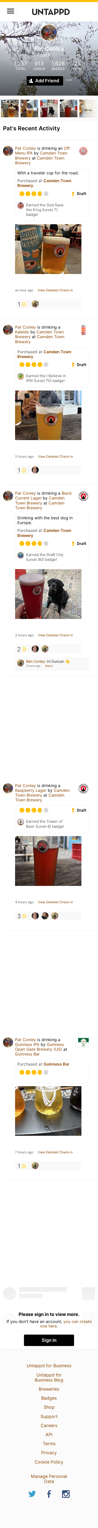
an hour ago (24, 290)
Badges (49, 1398)
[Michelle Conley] (35, 470)
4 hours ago (24, 902)
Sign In (49, 1340)
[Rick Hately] (44, 915)
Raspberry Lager (30, 790)
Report (49, 665)
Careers (49, 1425)
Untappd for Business (49, 1365)
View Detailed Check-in (55, 290)
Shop (49, 1407)
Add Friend (47, 80)
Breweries (49, 1389)
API (49, 1434)
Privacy (49, 1452)
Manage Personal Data (49, 1479)
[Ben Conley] (35, 303)
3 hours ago (24, 635)
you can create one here (66, 1323)
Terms (49, 1443)
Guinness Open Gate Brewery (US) (39, 1047)
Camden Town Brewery (39, 160)
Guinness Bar (27, 1053)
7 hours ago (24, 1152)
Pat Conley (25, 148)
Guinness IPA (27, 1044)
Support (49, 1416)
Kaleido (22, 331)
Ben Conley (35, 661)
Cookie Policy (49, 1462)
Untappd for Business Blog (49, 1377)
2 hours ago (24, 456)
